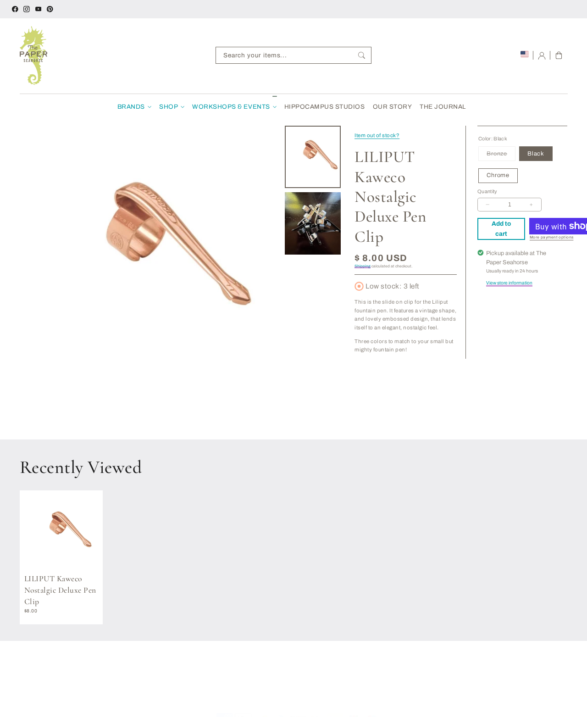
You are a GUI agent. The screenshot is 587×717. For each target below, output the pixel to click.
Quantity (487, 191)
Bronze (501, 155)
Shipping (362, 266)
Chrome (498, 175)
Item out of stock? (376, 135)
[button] (558, 55)
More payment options (552, 237)
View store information (509, 282)
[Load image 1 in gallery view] (313, 157)
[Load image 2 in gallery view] (313, 223)
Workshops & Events (231, 106)
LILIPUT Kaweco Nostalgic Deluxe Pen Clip (60, 590)
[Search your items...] (361, 55)
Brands (131, 106)
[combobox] (293, 55)
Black (535, 153)
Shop (168, 106)
